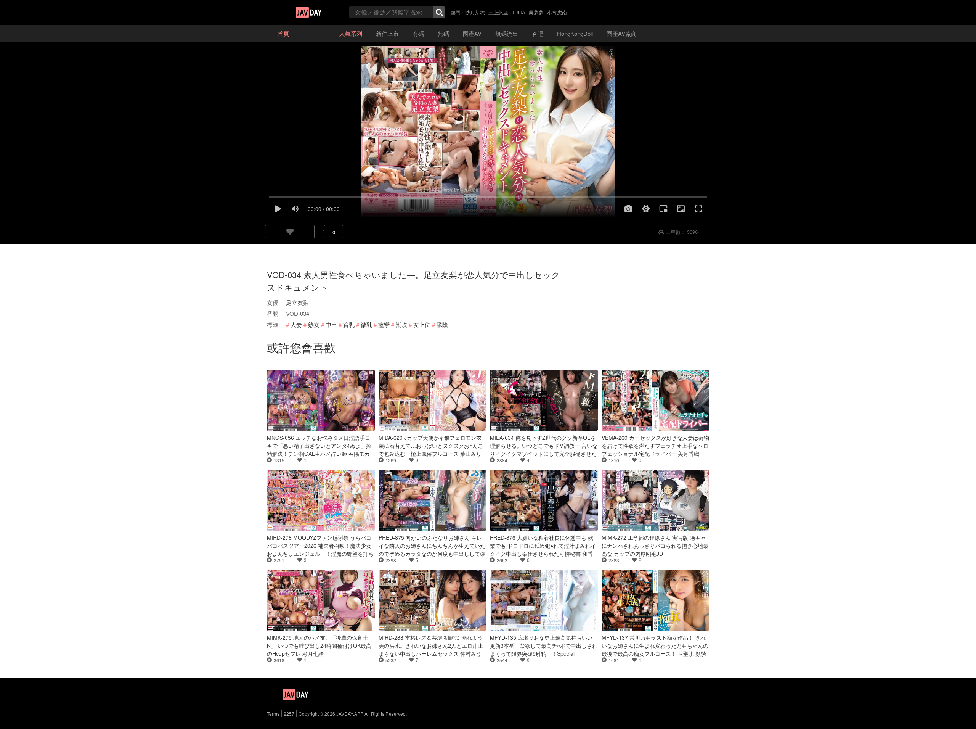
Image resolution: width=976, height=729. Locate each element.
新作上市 (387, 33)
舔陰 (442, 324)
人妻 (296, 324)
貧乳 (349, 324)
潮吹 (401, 324)
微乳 (366, 324)
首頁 (283, 33)
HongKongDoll (575, 33)
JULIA (518, 12)
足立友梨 (297, 302)
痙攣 (384, 324)
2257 (289, 713)
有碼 (418, 33)
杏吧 (537, 33)
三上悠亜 (498, 12)
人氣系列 (350, 33)
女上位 (421, 324)
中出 (331, 324)
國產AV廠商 (622, 33)
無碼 (443, 33)
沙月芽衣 (475, 12)
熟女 (313, 324)
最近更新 (314, 33)
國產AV (472, 33)
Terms (273, 713)
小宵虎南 (557, 12)
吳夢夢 (536, 12)
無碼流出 (506, 33)
